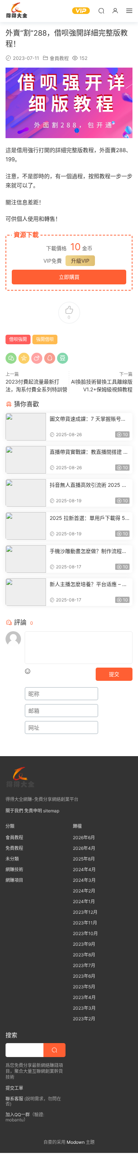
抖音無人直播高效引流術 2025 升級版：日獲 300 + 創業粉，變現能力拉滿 (89, 485)
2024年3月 (84, 880)
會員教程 (59, 58)
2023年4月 (84, 997)
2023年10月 (85, 933)
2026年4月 (84, 848)
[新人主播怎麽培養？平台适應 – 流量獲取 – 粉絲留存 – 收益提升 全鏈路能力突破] (26, 592)
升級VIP (80, 261)
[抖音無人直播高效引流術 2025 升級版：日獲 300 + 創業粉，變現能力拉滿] (26, 493)
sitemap (51, 810)
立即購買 (69, 277)
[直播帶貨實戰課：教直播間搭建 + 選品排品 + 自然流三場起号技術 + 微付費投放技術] (26, 460)
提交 (114, 674)
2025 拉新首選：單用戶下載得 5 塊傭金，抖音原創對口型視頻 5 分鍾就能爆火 (89, 518)
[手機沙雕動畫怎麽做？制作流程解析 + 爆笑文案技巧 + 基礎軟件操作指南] (26, 559)
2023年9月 (84, 944)
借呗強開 (18, 339)
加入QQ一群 (18, 1114)
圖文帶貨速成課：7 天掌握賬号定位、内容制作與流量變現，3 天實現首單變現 (88, 419)
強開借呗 (45, 339)
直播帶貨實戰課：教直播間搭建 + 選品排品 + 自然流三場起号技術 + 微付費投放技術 (89, 452)
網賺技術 (14, 869)
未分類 (12, 859)
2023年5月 (84, 986)
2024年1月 (84, 901)
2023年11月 (85, 923)
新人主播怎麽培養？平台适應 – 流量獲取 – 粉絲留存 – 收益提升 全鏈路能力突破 (89, 584)
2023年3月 (84, 1008)
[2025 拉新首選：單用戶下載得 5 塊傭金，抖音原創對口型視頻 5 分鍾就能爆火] (26, 526)
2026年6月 (84, 837)
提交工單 (14, 1088)
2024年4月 (84, 869)
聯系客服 (14, 1099)
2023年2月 (84, 1018)
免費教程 (14, 848)
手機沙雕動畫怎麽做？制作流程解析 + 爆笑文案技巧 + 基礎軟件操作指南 (89, 551)
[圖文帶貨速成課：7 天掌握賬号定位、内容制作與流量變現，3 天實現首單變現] (26, 427)
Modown (76, 1142)
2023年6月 (84, 976)
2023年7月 (84, 965)
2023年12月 (85, 912)
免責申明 (33, 810)
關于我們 (14, 810)
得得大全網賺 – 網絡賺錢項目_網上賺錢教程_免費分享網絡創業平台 (17, 11)
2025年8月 (84, 859)
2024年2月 (84, 891)
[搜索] (101, 10)
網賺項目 (14, 880)
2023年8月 (84, 954)
